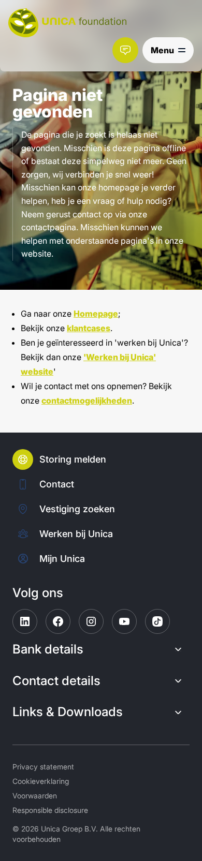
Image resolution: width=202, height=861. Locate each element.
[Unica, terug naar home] (67, 22)
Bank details (47, 649)
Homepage (96, 313)
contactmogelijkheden (86, 400)
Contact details (56, 681)
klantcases (88, 328)
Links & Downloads (67, 712)
